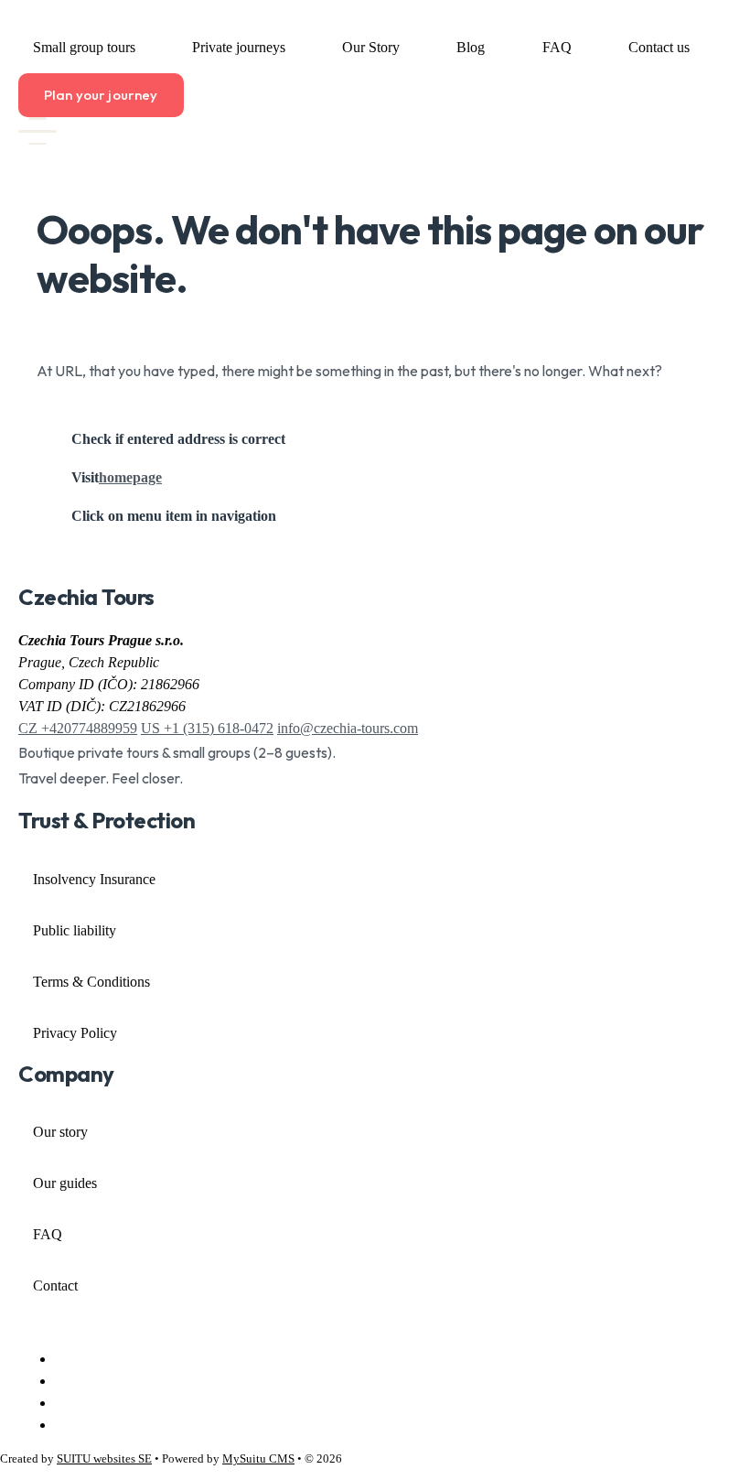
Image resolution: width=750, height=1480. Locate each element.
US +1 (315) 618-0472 (207, 728)
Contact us (659, 47)
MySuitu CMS (258, 1459)
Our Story (371, 47)
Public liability (74, 930)
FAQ (557, 47)
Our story (60, 1132)
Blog (470, 47)
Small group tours (84, 47)
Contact (55, 1285)
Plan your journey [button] (101, 94)
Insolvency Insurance (94, 879)
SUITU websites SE (104, 1459)
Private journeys (238, 47)
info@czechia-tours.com (347, 728)
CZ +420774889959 (77, 728)
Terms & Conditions (91, 981)
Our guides (65, 1183)
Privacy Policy (75, 1033)
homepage (130, 477)
